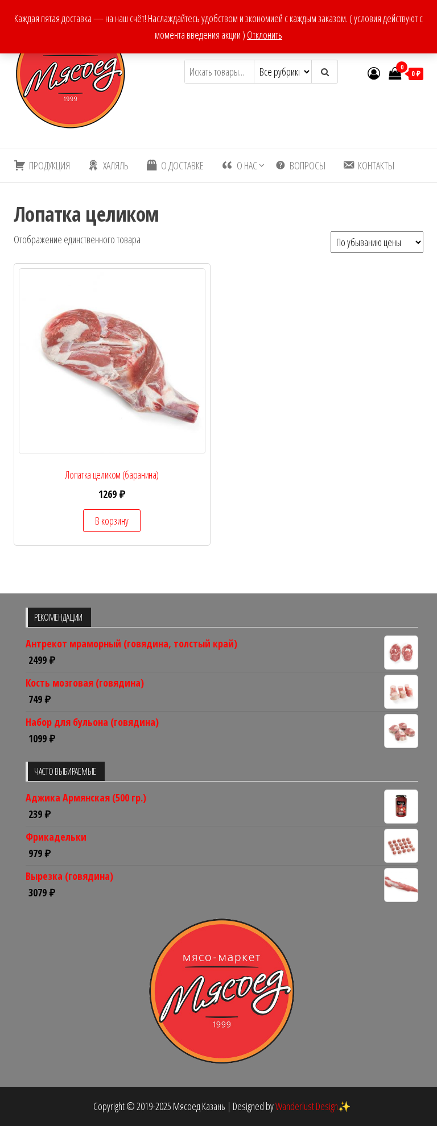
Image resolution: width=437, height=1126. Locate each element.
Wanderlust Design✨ (313, 1106)
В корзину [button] (112, 520)
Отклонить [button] (264, 34)
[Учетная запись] (374, 72)
